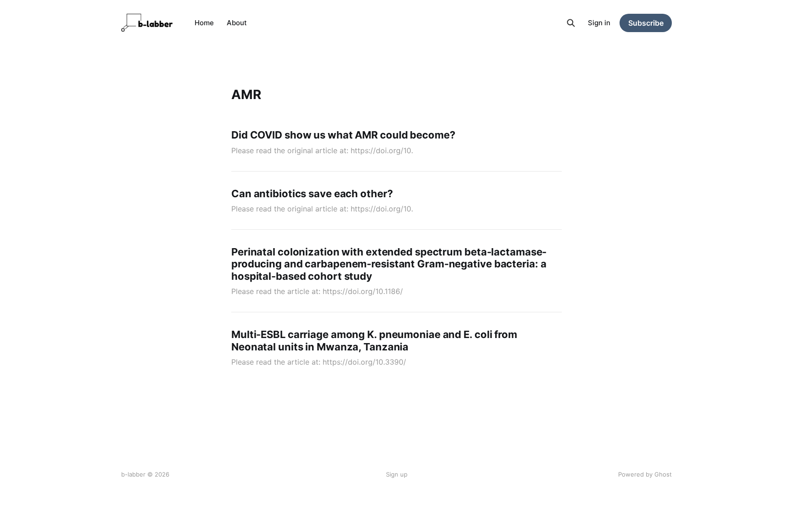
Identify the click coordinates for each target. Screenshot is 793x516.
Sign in (599, 22)
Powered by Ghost (645, 474)
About (237, 22)
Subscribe (646, 23)
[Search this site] (571, 23)
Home (204, 22)
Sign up (397, 474)
